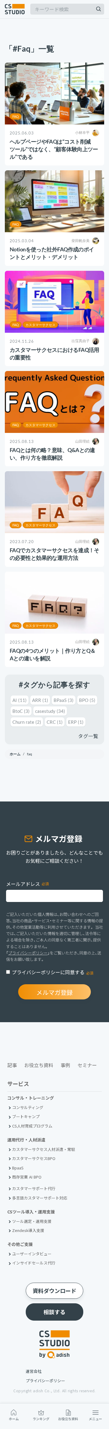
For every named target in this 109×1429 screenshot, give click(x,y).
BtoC (21, 711)
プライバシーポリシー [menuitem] (45, 1380)
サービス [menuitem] (18, 1083)
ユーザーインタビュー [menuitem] (31, 1254)
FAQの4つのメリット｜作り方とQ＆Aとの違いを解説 (53, 654)
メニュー (95, 1418)
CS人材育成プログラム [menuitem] (32, 1126)
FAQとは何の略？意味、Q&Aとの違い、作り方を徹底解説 (52, 454)
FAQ (15, 116)
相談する (54, 1312)
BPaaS (64, 700)
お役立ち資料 (68, 1418)
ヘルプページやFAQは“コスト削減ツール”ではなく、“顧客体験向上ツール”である (54, 149)
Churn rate (26, 722)
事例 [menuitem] (65, 1065)
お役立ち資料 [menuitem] (38, 1065)
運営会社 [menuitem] (33, 1371)
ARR (40, 700)
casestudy (50, 711)
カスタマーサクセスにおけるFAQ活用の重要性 (54, 353)
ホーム (14, 1418)
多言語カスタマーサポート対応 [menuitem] (39, 1198)
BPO (87, 700)
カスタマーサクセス (40, 325)
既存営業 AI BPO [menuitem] (26, 1177)
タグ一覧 (88, 736)
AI (19, 700)
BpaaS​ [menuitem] (18, 1168)
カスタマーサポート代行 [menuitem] (33, 1188)
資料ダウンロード (54, 1291)
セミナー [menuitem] (87, 1065)
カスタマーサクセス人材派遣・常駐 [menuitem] (43, 1149)
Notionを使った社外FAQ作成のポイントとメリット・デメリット (52, 253)
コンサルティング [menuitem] (27, 1107)
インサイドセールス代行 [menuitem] (33, 1263)
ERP (76, 722)
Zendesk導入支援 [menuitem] (28, 1230)
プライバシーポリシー (28, 953)
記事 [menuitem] (12, 1065)
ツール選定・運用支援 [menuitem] (31, 1221)
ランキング (41, 1418)
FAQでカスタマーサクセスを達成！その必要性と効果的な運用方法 (54, 554)
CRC (55, 722)
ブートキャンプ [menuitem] (26, 1116)
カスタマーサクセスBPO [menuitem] (33, 1158)
